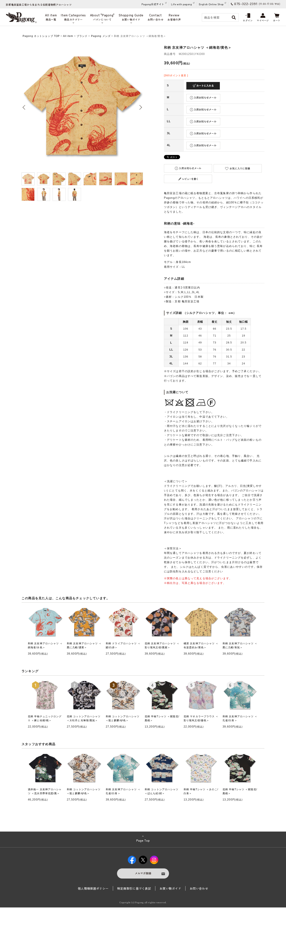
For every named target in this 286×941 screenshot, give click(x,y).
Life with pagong (181, 4)
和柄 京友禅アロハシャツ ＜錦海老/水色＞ (45, 645)
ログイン (248, 20)
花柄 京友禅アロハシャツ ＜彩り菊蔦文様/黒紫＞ (162, 645)
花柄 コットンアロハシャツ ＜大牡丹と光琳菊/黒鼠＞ (84, 718)
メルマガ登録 (143, 873)
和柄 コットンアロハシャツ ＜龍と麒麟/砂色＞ (123, 718)
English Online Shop (211, 4)
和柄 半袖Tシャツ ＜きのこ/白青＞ (201, 791)
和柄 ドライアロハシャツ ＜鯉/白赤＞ (123, 645)
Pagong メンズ (101, 36)
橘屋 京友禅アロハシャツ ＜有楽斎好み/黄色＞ (201, 645)
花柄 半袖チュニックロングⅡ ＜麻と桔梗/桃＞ (45, 718)
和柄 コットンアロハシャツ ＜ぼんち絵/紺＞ (162, 791)
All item (68, 36)
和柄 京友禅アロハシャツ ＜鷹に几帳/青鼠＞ (240, 645)
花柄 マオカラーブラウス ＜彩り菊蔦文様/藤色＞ (201, 718)
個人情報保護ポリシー (93, 888)
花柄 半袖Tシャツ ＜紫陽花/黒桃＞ (162, 718)
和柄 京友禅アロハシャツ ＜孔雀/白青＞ (240, 718)
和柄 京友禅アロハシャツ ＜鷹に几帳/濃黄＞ (84, 645)
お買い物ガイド (170, 888)
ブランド (82, 36)
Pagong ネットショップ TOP (41, 36)
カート (276, 20)
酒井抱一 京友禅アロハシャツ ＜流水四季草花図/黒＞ (45, 791)
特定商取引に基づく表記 (134, 888)
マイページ (263, 20)
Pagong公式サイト (153, 4)
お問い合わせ (199, 888)
